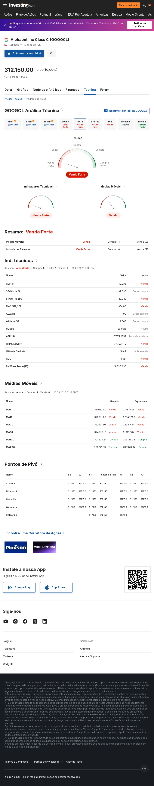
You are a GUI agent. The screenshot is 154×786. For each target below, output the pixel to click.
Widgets (8, 664)
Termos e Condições (16, 761)
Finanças (72, 90)
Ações (8, 14)
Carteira (8, 656)
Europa (117, 14)
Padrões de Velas (36, 99)
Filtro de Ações (26, 14)
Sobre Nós (86, 641)
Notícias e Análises (47, 90)
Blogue (7, 641)
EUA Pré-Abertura (80, 14)
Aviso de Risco (74, 761)
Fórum (104, 90)
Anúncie (85, 648)
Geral (9, 90)
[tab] (13, 124)
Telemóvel (9, 648)
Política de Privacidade (47, 761)
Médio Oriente (135, 14)
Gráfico (22, 90)
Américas (102, 14)
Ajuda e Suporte (90, 656)
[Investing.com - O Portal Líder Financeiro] (22, 5)
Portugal (45, 14)
